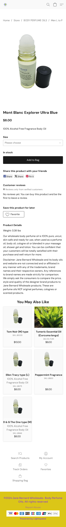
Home (6, 20)
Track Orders (20, 469)
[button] (5, 4)
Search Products (20, 458)
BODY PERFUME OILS (35, 20)
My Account (46, 458)
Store (17, 20)
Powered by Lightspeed (33, 518)
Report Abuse (33, 507)
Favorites (46, 469)
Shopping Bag (20, 480)
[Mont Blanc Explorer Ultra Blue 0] (33, 65)
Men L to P (56, 20)
